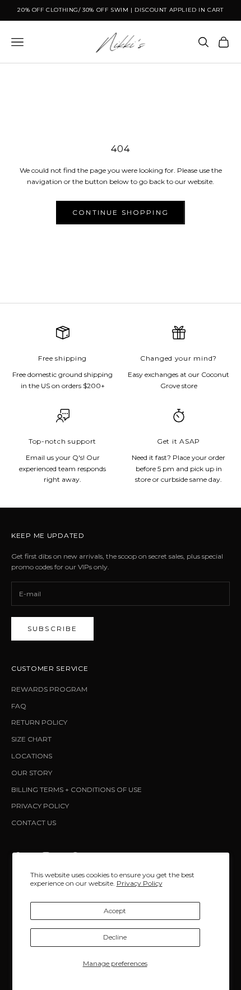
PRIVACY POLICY (40, 806)
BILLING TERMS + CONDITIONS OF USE (76, 789)
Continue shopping (120, 212)
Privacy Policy (140, 883)
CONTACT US (33, 822)
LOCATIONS (31, 756)
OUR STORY (31, 772)
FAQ (18, 706)
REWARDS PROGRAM (49, 689)
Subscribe (52, 628)
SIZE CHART (31, 739)
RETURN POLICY (39, 722)
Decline (115, 937)
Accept (115, 910)
